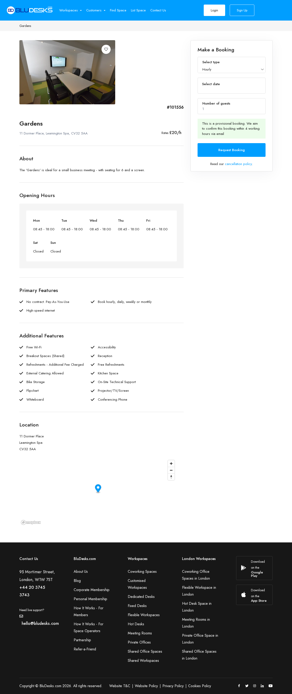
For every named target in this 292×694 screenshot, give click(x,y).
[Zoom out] (171, 470)
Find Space (118, 10)
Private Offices (139, 642)
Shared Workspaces (143, 660)
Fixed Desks (137, 605)
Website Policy (146, 686)
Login (214, 10)
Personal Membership (90, 599)
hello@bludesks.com (40, 623)
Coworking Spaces (142, 571)
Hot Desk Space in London (196, 607)
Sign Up (242, 10)
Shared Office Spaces (145, 651)
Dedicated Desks (141, 596)
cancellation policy (238, 163)
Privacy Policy (173, 686)
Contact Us (158, 10)
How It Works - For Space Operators (88, 627)
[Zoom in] (171, 463)
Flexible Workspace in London (199, 591)
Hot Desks (136, 624)
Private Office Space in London (200, 639)
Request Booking (231, 149)
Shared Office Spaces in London (199, 655)
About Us (81, 571)
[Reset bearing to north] (171, 476)
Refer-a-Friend (85, 649)
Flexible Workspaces (144, 615)
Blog (77, 580)
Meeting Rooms (140, 633)
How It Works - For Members (88, 611)
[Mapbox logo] (31, 522)
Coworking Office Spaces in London (196, 575)
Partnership (82, 640)
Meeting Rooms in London (196, 623)
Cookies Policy (199, 686)
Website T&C (119, 686)
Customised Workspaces (137, 584)
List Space (138, 10)
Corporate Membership (92, 589)
